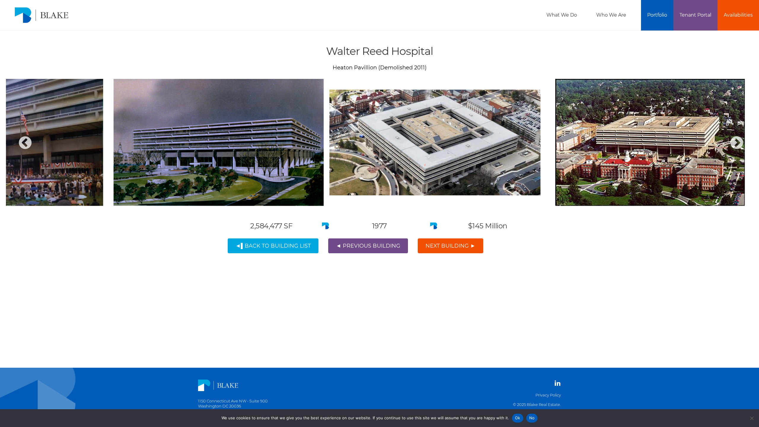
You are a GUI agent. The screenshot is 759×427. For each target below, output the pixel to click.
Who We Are (611, 15)
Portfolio (657, 15)
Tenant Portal (695, 15)
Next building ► (450, 246)
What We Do (561, 15)
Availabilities (738, 15)
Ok (517, 417)
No (532, 417)
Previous (25, 143)
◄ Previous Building (368, 246)
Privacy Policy (548, 395)
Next (736, 143)
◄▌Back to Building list (273, 246)
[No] (752, 418)
